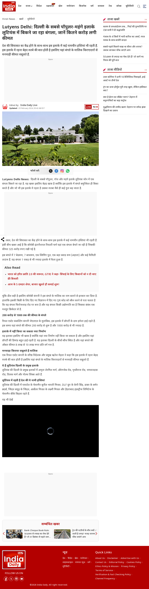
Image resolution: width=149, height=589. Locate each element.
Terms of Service (104, 570)
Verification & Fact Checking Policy (113, 574)
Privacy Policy (128, 566)
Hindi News (8, 19)
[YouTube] (21, 579)
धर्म (92, 6)
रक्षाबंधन (50, 6)
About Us (100, 558)
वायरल (101, 6)
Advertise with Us (130, 558)
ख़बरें (21, 19)
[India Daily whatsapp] (68, 171)
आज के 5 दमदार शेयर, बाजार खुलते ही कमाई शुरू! (33, 284)
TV (94, 107)
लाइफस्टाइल (68, 562)
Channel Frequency (105, 578)
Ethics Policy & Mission (107, 566)
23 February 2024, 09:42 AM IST (27, 108)
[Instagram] (16, 579)
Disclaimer (112, 558)
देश (19, 6)
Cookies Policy (134, 562)
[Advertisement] (50, 81)
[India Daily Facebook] (56, 171)
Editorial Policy (116, 562)
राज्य (28, 6)
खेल (60, 6)
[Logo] (13, 559)
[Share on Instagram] (62, 171)
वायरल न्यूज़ (80, 562)
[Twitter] (11, 579)
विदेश (39, 6)
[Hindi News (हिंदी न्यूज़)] (8, 6)
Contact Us (100, 562)
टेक (110, 6)
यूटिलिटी (130, 6)
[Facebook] (6, 579)
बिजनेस (82, 6)
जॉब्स (118, 6)
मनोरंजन (71, 6)
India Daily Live (28, 105)
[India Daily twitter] (51, 171)
